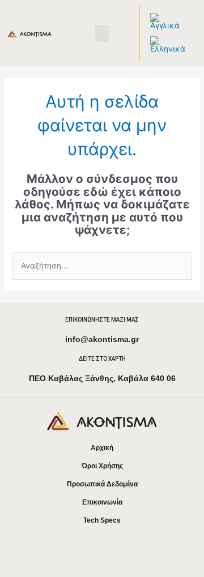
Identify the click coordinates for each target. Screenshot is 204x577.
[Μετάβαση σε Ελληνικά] (168, 45)
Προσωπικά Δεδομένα (102, 484)
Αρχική (102, 448)
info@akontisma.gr (102, 339)
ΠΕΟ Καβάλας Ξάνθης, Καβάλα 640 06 (102, 378)
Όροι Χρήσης (102, 466)
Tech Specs (102, 520)
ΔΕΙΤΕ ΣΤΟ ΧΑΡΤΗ (102, 359)
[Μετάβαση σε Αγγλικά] (168, 21)
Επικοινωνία (102, 502)
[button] (102, 33)
